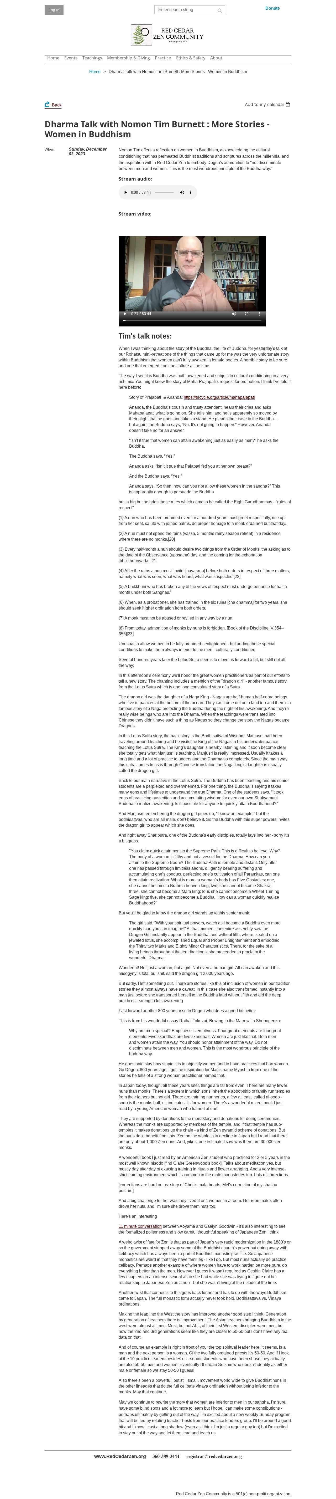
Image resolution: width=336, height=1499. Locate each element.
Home (95, 71)
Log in (54, 9)
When (49, 149)
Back (56, 105)
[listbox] (268, 104)
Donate (272, 8)
